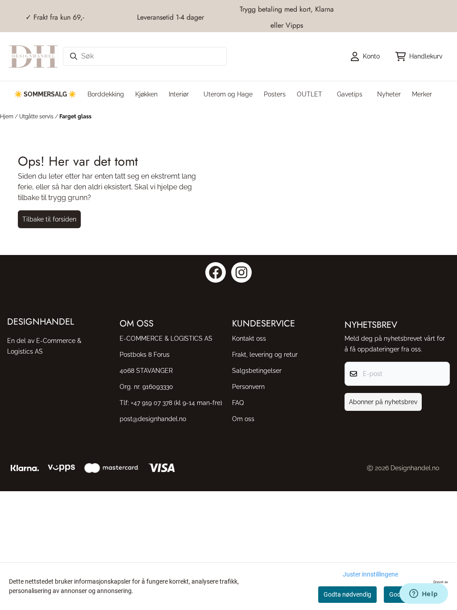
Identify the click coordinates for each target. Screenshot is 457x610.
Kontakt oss (249, 338)
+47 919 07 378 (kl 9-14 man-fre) (176, 402)
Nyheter (389, 94)
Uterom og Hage (228, 94)
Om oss (243, 418)
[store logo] (33, 56)
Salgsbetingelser (257, 370)
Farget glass (75, 116)
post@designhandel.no (153, 418)
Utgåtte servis (37, 116)
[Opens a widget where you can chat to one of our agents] (423, 594)
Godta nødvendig (347, 594)
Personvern (248, 386)
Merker (422, 94)
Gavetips (349, 94)
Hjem (7, 116)
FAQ (238, 402)
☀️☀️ (45, 94)
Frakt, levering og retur (265, 354)
